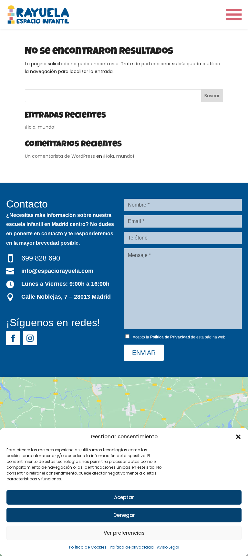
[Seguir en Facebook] (13, 338)
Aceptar (124, 497)
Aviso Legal (168, 547)
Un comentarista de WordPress (60, 156)
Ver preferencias (124, 532)
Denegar (124, 515)
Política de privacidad (132, 547)
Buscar (212, 95)
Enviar (144, 352)
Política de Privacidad (170, 337)
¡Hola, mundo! (40, 127)
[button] (238, 436)
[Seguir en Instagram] (30, 338)
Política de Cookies (88, 547)
